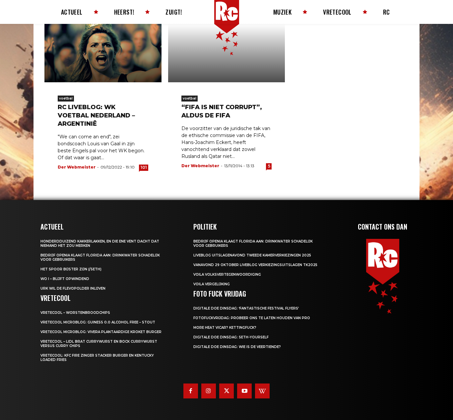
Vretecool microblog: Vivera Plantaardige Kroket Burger (101, 332)
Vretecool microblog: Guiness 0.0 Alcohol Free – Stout (97, 322)
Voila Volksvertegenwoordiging (227, 274)
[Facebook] (190, 391)
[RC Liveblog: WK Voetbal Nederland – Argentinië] (103, 53)
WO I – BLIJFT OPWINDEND (64, 279)
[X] (226, 391)
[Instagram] (208, 391)
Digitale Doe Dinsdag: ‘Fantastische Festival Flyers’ (246, 308)
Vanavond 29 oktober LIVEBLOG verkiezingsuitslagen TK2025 (255, 265)
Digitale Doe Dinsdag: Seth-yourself (231, 337)
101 (144, 167)
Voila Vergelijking (211, 284)
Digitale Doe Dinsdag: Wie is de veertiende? (237, 347)
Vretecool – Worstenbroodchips (75, 313)
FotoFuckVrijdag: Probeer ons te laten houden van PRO (251, 318)
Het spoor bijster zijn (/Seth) (70, 269)
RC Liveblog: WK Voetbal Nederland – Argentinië (96, 115)
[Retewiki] (262, 391)
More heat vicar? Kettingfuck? (224, 327)
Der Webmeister (77, 167)
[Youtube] (244, 391)
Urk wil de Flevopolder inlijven (72, 288)
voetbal (66, 98)
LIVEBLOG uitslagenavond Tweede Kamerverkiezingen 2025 (252, 255)
